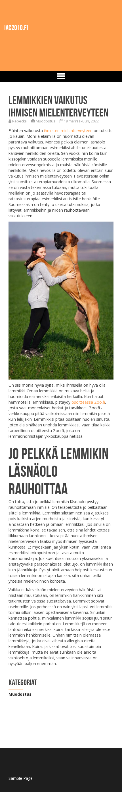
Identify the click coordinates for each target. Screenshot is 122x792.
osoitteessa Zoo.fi (88, 402)
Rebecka (19, 121)
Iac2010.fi (16, 28)
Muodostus (45, 121)
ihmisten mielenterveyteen (68, 130)
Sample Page (21, 778)
